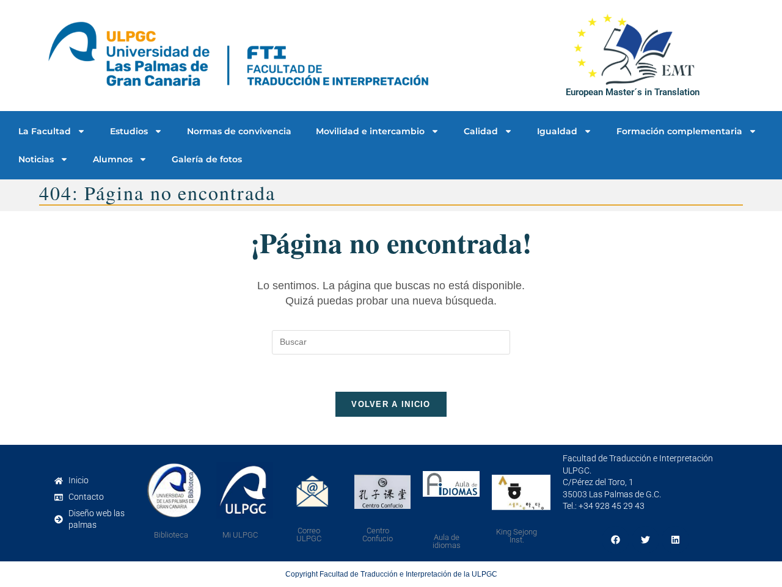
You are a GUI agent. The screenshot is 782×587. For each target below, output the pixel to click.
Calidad (481, 131)
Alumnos (113, 159)
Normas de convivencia (239, 131)
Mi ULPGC (240, 534)
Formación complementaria (679, 131)
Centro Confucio (377, 534)
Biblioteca (171, 534)
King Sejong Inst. (516, 535)
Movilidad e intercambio (370, 131)
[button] (615, 539)
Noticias (36, 159)
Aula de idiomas (447, 541)
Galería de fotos (207, 159)
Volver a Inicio (391, 404)
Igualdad (557, 131)
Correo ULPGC (308, 534)
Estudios (129, 131)
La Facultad (44, 131)
